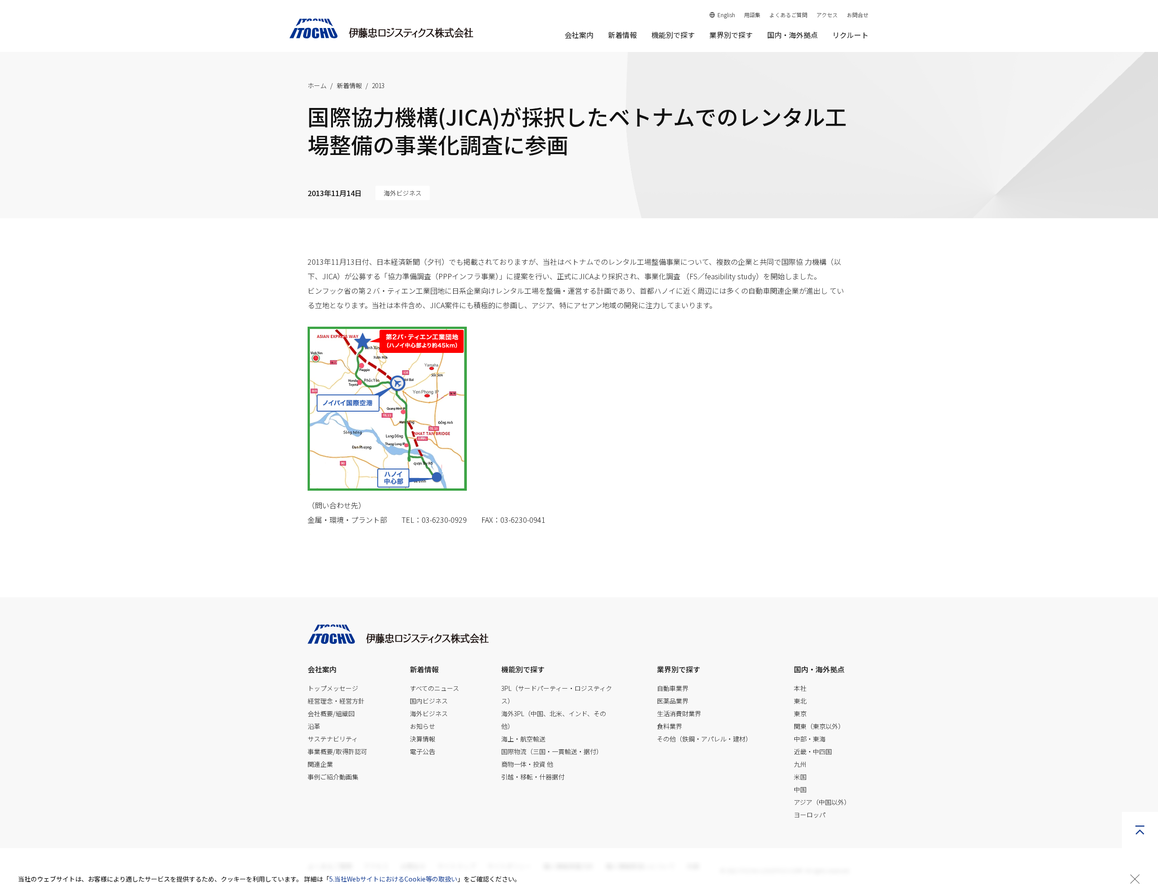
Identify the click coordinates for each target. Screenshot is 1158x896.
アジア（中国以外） (822, 802)
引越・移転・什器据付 (533, 776)
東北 (800, 700)
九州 (800, 764)
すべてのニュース (434, 688)
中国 (800, 789)
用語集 (752, 15)
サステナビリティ (333, 738)
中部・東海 (810, 738)
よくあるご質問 (788, 15)
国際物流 (552, 751)
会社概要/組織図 (331, 713)
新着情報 (622, 34)
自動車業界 (672, 688)
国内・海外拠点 (792, 34)
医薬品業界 (672, 700)
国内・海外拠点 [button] (819, 669)
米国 (800, 776)
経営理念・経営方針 (336, 700)
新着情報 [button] (424, 669)
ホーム (317, 85)
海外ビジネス (429, 713)
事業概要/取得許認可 (337, 751)
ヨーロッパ (810, 814)
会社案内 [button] (579, 34)
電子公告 (422, 751)
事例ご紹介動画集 (333, 776)
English (726, 15)
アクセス (827, 15)
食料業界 (669, 726)
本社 (800, 688)
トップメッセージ (333, 688)
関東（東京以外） (819, 726)
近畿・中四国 (813, 751)
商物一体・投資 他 (527, 764)
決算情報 (422, 738)
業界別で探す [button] (731, 34)
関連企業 (320, 764)
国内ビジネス (429, 700)
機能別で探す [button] (673, 34)
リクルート (850, 34)
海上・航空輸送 (523, 738)
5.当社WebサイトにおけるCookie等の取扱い (393, 878)
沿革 (314, 726)
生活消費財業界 (679, 713)
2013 (378, 85)
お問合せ (857, 15)
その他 (704, 738)
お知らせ (422, 726)
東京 (800, 713)
